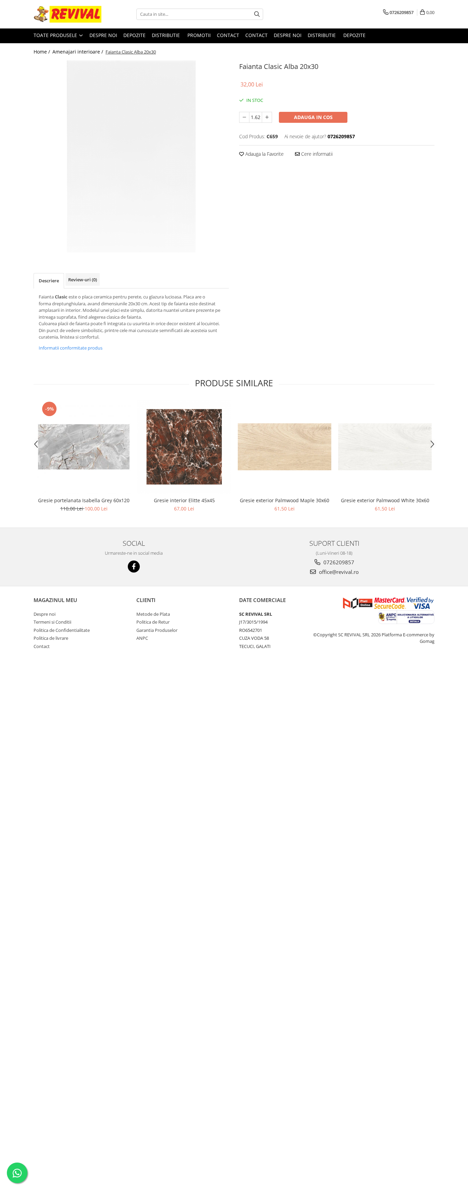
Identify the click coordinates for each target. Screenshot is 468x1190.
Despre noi (103, 35)
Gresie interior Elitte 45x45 (184, 500)
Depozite (134, 35)
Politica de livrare (51, 638)
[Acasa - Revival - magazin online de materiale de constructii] (68, 14)
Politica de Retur (153, 622)
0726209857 (338, 562)
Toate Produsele (56, 35)
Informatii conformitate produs (70, 348)
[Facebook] (134, 567)
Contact (228, 35)
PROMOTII (199, 35)
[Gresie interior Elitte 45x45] (184, 447)
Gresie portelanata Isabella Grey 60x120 (84, 500)
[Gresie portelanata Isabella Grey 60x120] (84, 447)
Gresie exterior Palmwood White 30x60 (385, 500)
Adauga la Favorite (264, 154)
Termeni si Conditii (52, 622)
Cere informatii (316, 154)
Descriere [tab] (49, 281)
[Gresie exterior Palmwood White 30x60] (385, 446)
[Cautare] (257, 14)
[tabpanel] (131, 156)
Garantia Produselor (156, 630)
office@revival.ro (338, 571)
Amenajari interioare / (78, 51)
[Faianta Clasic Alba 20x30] (131, 156)
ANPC (142, 638)
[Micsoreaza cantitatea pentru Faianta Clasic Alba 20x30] (244, 117)
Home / (42, 51)
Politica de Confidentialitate (62, 630)
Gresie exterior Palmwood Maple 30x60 (284, 500)
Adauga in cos (313, 117)
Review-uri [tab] (82, 279)
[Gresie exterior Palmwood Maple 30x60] (284, 446)
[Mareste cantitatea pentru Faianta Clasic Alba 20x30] (267, 117)
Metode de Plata (153, 614)
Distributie (166, 35)
